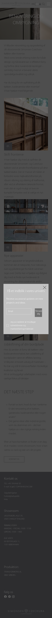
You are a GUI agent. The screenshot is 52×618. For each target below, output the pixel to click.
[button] (44, 287)
